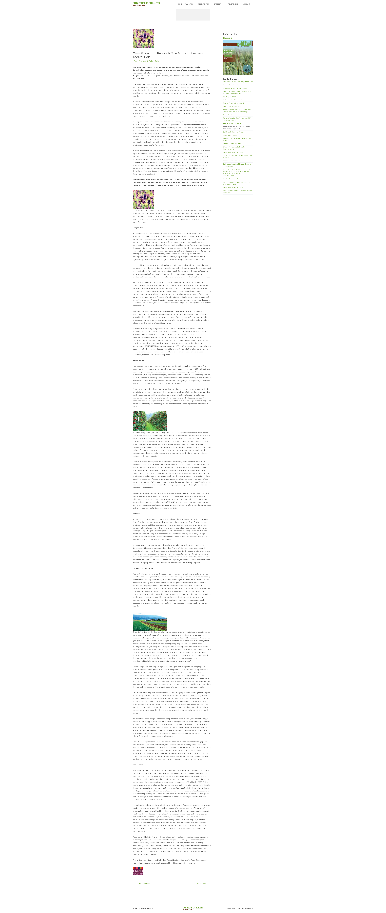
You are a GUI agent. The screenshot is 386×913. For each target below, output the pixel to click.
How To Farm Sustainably (232, 106)
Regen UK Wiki (203, 4)
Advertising (233, 4)
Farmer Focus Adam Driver (232, 161)
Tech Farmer (139, 61)
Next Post (202, 884)
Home (180, 4)
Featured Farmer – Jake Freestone (235, 88)
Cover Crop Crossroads (231, 115)
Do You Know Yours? (230, 179)
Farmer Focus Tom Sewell (232, 123)
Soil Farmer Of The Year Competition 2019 (238, 82)
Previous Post (143, 884)
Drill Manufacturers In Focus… (233, 132)
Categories (218, 4)
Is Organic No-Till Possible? (232, 100)
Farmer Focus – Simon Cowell (233, 103)
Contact (151, 908)
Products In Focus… (230, 135)
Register (142, 908)
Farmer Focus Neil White (232, 144)
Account (246, 4)
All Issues (189, 4)
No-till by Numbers (229, 97)
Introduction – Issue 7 (230, 85)
